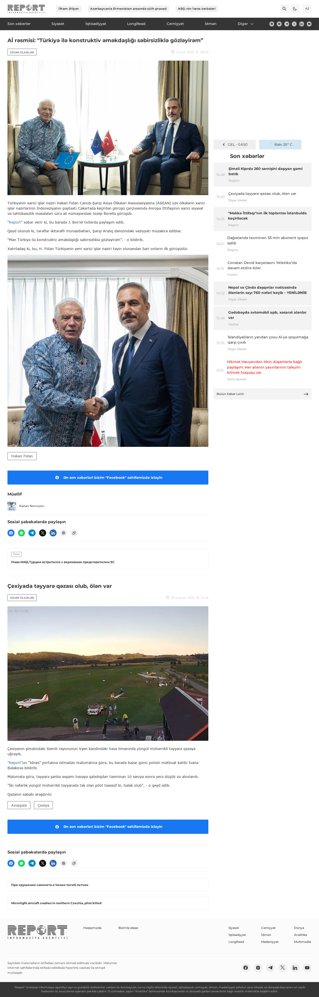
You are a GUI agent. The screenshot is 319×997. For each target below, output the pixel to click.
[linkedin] (301, 23)
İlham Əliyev (69, 8)
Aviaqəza (19, 805)
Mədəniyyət (270, 942)
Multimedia (302, 942)
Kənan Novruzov (31, 506)
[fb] (271, 23)
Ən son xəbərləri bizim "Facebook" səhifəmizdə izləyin (112, 477)
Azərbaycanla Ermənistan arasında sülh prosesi (128, 8)
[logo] (26, 8)
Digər (243, 23)
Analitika (300, 935)
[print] (63, 532)
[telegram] (286, 23)
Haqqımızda (92, 928)
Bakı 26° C (283, 144)
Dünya (299, 928)
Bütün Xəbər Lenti (230, 394)
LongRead (236, 942)
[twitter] (294, 23)
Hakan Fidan (22, 456)
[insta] (279, 23)
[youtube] (309, 23)
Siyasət (234, 928)
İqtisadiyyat (237, 935)
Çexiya (43, 805)
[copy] (74, 532)
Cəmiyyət (268, 928)
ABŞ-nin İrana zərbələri (196, 8)
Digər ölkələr (22, 52)
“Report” (14, 222)
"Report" (14, 762)
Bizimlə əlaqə (128, 928)
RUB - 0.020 (237, 144)
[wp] (21, 532)
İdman (266, 935)
